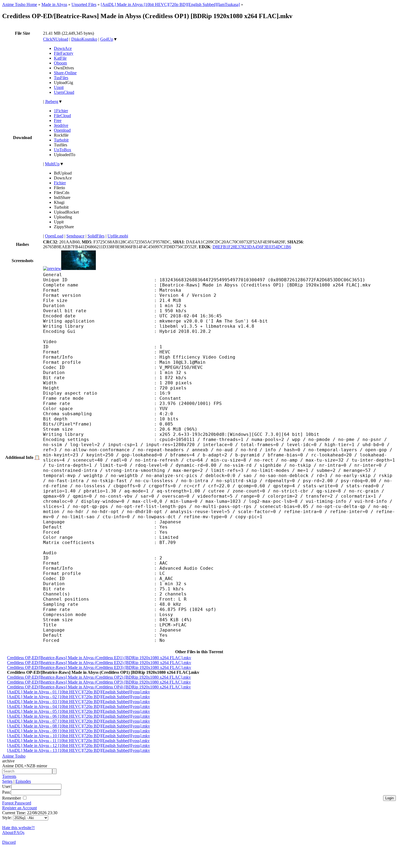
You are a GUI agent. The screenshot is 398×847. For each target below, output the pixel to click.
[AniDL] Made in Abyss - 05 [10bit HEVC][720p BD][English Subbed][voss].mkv (78, 711)
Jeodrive (61, 125)
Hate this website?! (18, 827)
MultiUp (52, 164)
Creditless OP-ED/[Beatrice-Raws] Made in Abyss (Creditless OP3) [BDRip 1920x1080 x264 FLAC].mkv (99, 682)
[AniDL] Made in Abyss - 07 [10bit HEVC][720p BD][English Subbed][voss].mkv (78, 721)
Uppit (59, 87)
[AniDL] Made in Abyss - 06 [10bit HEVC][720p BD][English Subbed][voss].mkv (78, 716)
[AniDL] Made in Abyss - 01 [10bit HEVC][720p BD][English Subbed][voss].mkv (78, 692)
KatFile (60, 58)
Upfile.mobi (117, 236)
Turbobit (61, 140)
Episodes (23, 781)
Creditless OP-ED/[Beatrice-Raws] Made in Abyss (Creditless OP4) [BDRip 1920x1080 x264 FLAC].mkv (99, 687)
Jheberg (51, 101)
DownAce (63, 48)
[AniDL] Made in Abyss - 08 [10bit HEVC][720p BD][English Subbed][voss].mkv (78, 726)
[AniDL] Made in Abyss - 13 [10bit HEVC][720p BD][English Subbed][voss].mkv (78, 750)
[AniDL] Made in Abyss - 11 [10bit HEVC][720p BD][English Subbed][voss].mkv (78, 740)
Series (7, 781)
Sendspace (75, 236)
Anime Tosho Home (19, 4)
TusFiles (61, 77)
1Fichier (61, 110)
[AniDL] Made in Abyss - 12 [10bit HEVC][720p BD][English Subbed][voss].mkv (78, 745)
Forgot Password (16, 803)
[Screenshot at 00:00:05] (52, 268)
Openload (62, 130)
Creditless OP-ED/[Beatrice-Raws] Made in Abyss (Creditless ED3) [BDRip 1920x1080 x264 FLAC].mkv (99, 667)
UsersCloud (64, 92)
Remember (12, 798)
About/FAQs (13, 832)
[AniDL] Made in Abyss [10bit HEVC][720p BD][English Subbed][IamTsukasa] (170, 4)
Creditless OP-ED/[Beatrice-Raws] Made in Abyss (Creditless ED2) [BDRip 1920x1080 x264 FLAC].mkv (99, 662)
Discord (9, 842)
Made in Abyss (54, 4)
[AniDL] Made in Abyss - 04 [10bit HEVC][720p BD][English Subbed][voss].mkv (78, 706)
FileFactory (63, 53)
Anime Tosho (13, 756)
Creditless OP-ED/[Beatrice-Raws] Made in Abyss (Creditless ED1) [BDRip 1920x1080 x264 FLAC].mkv (99, 657)
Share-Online (65, 72)
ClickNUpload (55, 39)
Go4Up (106, 39)
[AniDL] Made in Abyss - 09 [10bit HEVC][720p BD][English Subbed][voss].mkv (78, 731)
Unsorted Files (83, 4)
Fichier (60, 183)
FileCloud (62, 115)
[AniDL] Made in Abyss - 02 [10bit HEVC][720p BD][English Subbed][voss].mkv (78, 696)
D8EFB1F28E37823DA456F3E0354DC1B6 (252, 246)
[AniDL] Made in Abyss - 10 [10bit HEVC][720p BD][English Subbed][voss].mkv (78, 735)
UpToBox (62, 149)
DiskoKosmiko (84, 39)
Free (57, 120)
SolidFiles (96, 236)
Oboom (60, 63)
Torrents (9, 776)
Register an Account (19, 808)
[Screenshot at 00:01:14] (78, 268)
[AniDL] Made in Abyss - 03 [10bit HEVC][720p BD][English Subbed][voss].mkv (78, 701)
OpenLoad (54, 236)
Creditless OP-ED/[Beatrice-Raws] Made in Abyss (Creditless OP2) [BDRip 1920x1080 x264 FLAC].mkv (99, 677)
